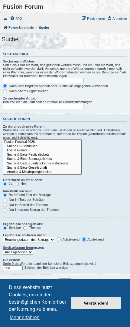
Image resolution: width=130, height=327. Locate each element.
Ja (10, 183)
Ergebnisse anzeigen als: (23, 224)
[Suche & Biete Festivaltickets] (42, 155)
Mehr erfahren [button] (25, 317)
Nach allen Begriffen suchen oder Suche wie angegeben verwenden (58, 86)
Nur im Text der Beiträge (26, 199)
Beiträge (14, 227)
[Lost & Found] (42, 150)
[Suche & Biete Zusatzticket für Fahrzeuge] (42, 163)
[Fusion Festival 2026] (42, 142)
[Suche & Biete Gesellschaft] (42, 168)
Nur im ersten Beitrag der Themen (33, 209)
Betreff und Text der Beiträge (29, 195)
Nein (23, 183)
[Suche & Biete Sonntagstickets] (42, 159)
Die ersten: (11, 260)
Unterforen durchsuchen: (23, 180)
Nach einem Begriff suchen (28, 91)
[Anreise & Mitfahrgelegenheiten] (42, 172)
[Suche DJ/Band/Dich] (42, 146)
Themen (34, 227)
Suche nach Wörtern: (20, 61)
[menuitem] (16, 18)
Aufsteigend (71, 239)
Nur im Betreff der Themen (28, 205)
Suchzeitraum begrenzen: (23, 247)
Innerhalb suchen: (17, 191)
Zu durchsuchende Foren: (24, 126)
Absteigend (95, 239)
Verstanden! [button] (96, 303)
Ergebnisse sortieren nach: (24, 235)
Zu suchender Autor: (19, 98)
